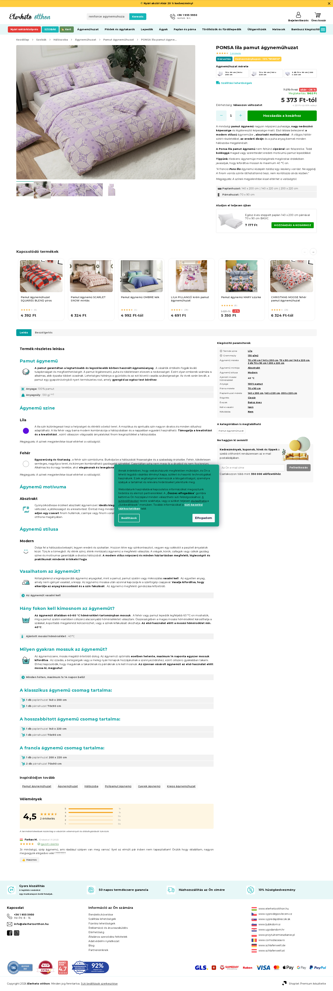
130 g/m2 (253, 355)
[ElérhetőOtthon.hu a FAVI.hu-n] (45, 967)
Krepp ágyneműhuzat (181, 786)
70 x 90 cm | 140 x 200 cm (263, 360)
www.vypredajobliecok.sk (274, 919)
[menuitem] (24, 29)
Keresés (137, 16)
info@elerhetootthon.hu (31, 924)
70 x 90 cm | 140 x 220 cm (294, 360)
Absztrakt (254, 367)
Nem (250, 411)
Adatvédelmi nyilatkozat (103, 941)
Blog (91, 945)
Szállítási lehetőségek (236, 83)
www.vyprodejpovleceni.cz (275, 913)
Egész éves (255, 402)
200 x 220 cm (289, 393)
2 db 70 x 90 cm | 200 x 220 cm (266, 363)
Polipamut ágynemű (118, 786)
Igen (250, 407)
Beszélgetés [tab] (44, 332)
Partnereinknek (98, 950)
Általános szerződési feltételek (107, 936)
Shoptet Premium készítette (307, 983)
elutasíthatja (199, 501)
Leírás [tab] (24, 332)
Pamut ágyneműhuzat (36, 786)
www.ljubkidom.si (269, 924)
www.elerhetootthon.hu (274, 908)
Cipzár (252, 397)
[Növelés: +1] (240, 115)
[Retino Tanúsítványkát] (90, 967)
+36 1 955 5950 (24, 914)
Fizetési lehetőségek (101, 923)
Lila (250, 351)
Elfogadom (203, 518)
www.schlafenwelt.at (272, 950)
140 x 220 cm (272, 393)
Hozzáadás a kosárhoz (282, 116)
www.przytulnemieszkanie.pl (277, 934)
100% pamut (255, 384)
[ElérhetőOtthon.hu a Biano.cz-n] (63, 967)
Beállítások (129, 518)
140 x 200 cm (255, 393)
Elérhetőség (96, 932)
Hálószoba (91, 786)
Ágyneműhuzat (68, 786)
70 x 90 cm (254, 388)
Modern (253, 372)
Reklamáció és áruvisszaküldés (108, 927)
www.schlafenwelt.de (272, 945)
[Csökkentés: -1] (221, 115)
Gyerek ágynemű (149, 786)
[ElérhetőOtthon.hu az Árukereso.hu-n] (20, 967)
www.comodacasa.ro (272, 940)
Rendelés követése (100, 914)
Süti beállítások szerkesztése (99, 983)
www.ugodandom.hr (271, 929)
